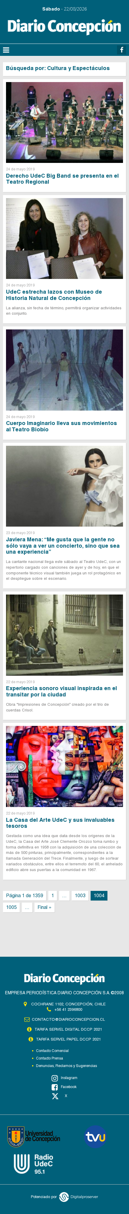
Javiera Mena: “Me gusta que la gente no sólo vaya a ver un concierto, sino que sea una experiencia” (63, 545)
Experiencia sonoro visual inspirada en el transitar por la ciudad (61, 691)
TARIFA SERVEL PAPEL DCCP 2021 (68, 1039)
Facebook (68, 1087)
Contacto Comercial (52, 1051)
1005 (11, 907)
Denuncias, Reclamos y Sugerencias (66, 1066)
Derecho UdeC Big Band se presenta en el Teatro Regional (62, 179)
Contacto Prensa (49, 1058)
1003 (80, 895)
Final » (45, 907)
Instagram (69, 1078)
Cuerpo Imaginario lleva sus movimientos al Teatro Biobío (61, 426)
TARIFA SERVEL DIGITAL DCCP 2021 (68, 1029)
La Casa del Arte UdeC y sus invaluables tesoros (60, 823)
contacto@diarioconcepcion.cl (68, 1019)
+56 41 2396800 (68, 1009)
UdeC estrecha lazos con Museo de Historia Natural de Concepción (54, 295)
